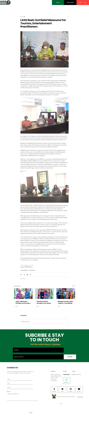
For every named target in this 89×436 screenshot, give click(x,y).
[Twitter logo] (62, 389)
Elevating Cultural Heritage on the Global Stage (44, 302)
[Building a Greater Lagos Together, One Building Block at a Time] (65, 293)
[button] (80, 2)
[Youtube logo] (79, 389)
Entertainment (32, 270)
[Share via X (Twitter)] (24, 274)
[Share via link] (30, 274)
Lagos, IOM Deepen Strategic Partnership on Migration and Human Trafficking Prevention (23, 302)
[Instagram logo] (70, 389)
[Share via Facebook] (21, 274)
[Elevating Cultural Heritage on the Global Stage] (44, 293)
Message (8, 391)
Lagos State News (24, 270)
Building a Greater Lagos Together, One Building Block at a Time (65, 302)
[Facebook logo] (54, 389)
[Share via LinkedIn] (27, 274)
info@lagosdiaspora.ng (76, 374)
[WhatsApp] (66, 379)
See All (73, 285)
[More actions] (68, 16)
